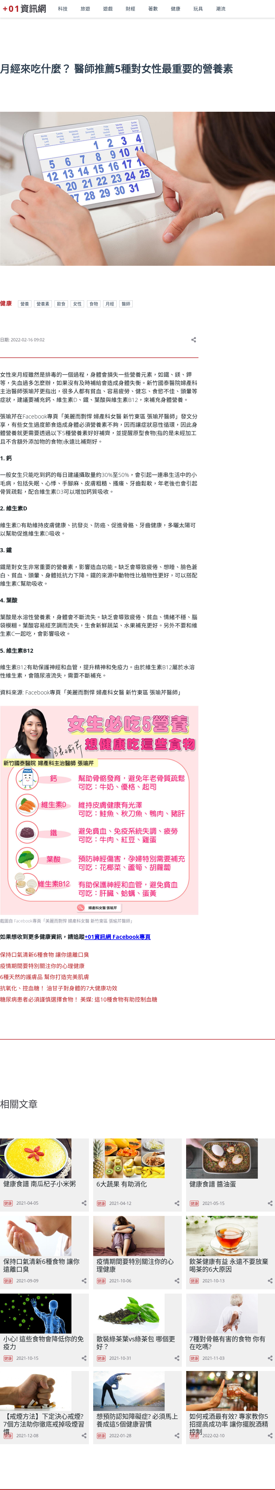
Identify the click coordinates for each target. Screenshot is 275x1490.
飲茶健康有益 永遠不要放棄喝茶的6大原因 (228, 1265)
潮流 (221, 8)
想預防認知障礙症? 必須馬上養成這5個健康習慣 (137, 1420)
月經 (110, 304)
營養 (24, 304)
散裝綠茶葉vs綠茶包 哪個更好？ (135, 1342)
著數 (153, 8)
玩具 (198, 8)
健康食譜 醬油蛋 (212, 1183)
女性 (77, 304)
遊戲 (108, 8)
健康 (175, 8)
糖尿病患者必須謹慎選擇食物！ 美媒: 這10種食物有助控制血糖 (78, 999)
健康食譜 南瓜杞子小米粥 (39, 1183)
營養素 (43, 304)
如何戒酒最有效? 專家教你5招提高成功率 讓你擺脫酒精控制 (228, 1424)
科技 (63, 8)
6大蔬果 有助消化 (121, 1183)
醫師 (126, 304)
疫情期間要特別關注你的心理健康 (42, 966)
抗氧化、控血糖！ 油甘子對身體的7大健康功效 (58, 988)
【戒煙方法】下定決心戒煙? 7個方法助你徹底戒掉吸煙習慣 (43, 1424)
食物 (93, 304)
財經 (130, 8)
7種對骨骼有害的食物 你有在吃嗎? (227, 1342)
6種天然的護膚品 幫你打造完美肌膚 (44, 977)
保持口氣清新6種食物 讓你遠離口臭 (44, 954)
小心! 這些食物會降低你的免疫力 (43, 1342)
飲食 (61, 304)
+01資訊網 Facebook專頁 (118, 936)
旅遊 (85, 8)
